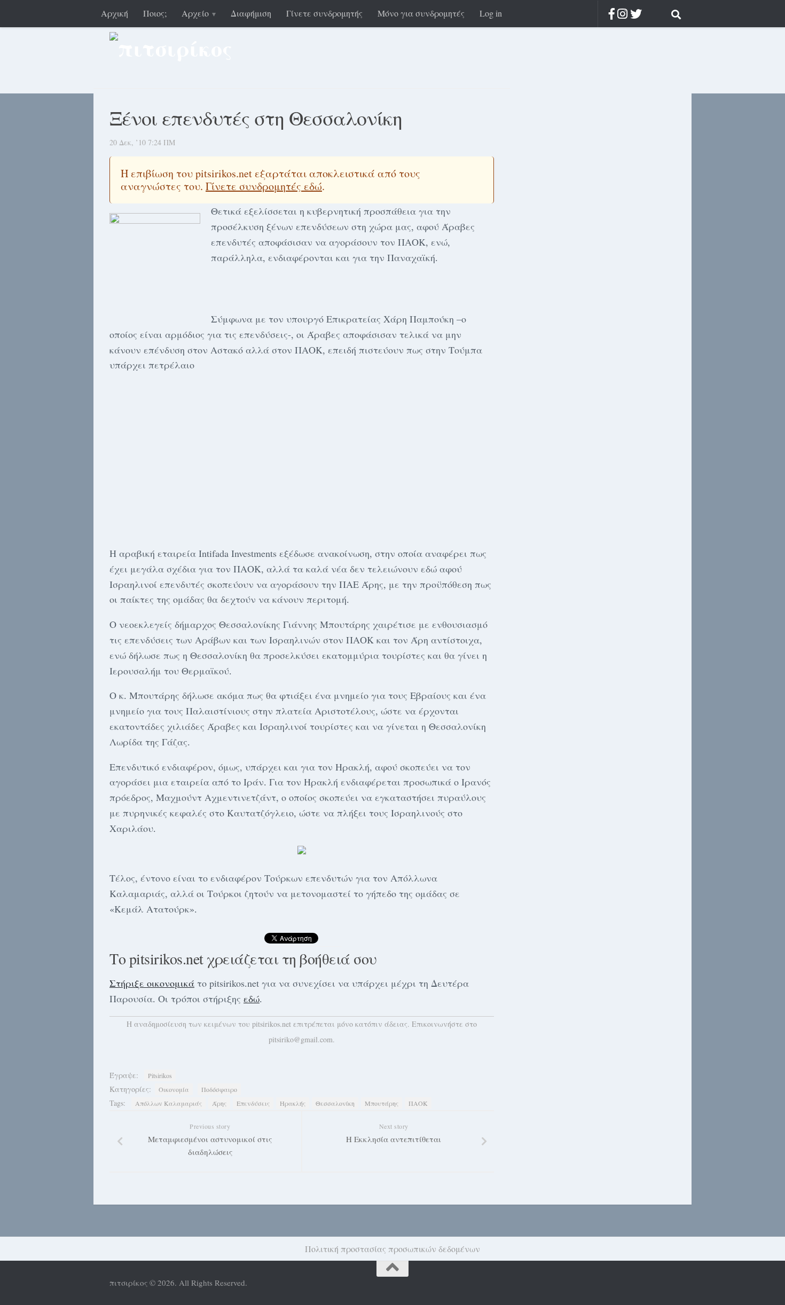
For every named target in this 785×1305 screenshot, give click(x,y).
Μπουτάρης (381, 1103)
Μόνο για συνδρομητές (421, 13)
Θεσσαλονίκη (335, 1103)
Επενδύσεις (253, 1103)
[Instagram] (622, 13)
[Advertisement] (301, 457)
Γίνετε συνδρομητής (324, 13)
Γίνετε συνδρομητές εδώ (264, 186)
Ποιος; (155, 13)
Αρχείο (195, 13)
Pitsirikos (160, 1075)
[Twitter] (636, 13)
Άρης (219, 1103)
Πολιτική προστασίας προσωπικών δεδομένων (392, 1248)
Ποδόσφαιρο (219, 1089)
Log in (491, 13)
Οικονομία (174, 1089)
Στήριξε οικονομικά (151, 983)
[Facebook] (612, 13)
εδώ (252, 998)
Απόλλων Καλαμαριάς (168, 1103)
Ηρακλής (292, 1103)
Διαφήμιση (251, 13)
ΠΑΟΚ (418, 1103)
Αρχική (114, 13)
